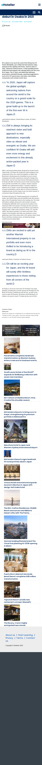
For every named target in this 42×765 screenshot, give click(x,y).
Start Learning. (25, 635)
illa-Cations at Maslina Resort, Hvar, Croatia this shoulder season (20, 399)
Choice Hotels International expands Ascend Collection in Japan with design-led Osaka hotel (20, 484)
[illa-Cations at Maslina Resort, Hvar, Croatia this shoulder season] (12, 388)
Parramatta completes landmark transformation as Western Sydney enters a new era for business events (20, 358)
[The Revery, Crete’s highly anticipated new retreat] (12, 613)
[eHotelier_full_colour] (8, 5)
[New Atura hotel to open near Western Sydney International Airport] (15, 431)
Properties (29, 21)
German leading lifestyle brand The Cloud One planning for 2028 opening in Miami (20, 543)
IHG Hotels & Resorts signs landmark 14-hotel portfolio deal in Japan (20, 460)
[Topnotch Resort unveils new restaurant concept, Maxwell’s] (12, 590)
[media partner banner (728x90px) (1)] (21, 227)
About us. (10, 635)
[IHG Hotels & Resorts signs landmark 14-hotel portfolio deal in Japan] (7, 453)
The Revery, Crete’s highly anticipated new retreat (15, 624)
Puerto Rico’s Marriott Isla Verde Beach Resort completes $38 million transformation (20, 576)
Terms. (19, 637)
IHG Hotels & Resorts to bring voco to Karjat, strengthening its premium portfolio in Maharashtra (20, 414)
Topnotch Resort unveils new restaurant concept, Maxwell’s (17, 601)
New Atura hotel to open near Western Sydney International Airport (20, 446)
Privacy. (9, 637)
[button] (39, 5)
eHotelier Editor (18, 21)
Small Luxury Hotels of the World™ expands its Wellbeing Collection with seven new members (20, 374)
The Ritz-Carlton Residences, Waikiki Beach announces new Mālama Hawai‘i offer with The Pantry (20, 510)
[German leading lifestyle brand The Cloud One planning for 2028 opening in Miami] (15, 527)
